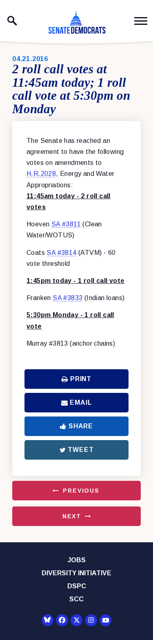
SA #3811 (66, 224)
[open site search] (12, 21)
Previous (81, 490)
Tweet (80, 449)
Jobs (77, 560)
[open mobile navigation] (141, 21)
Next (71, 516)
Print (80, 378)
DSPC (76, 586)
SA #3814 (61, 252)
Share (81, 426)
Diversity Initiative (76, 573)
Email (81, 402)
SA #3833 (67, 297)
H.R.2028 (41, 173)
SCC (76, 599)
